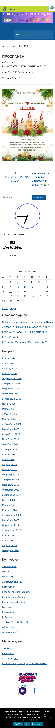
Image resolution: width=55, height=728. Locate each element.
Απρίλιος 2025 (9, 414)
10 (18, 286)
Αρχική (5, 46)
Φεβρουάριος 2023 (11, 515)
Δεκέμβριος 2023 (11, 479)
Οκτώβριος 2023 (10, 489)
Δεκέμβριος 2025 (11, 383)
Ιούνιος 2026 (8, 358)
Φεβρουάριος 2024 (11, 474)
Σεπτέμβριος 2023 (11, 494)
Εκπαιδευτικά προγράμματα (16, 591)
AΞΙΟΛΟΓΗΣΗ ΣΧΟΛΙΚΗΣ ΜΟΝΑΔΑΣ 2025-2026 (26, 327)
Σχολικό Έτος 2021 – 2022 (16, 622)
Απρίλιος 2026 (9, 368)
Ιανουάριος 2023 (10, 520)
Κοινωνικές (8, 607)
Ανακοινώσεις (9, 566)
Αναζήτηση (49, 34)
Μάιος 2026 (8, 363)
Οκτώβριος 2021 (10, 550)
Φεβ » (13, 308)
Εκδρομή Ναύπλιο (11, 337)
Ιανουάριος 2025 (10, 429)
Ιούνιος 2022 (8, 535)
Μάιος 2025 (8, 409)
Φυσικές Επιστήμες (12, 632)
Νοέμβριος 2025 (10, 388)
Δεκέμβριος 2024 (11, 434)
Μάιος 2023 (8, 505)
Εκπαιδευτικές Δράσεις (14, 597)
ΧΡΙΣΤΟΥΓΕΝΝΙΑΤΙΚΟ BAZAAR (16, 177)
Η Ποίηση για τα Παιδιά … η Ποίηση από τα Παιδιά (27, 322)
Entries (8, 653)
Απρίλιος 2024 (9, 464)
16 (10, 291)
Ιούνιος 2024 (8, 454)
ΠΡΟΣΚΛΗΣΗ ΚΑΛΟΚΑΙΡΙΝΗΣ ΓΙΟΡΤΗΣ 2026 (24, 332)
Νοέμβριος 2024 (10, 439)
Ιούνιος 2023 (8, 500)
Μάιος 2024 (8, 459)
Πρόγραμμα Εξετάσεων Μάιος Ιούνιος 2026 (24, 342)
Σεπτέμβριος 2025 (11, 398)
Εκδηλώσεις (8, 586)
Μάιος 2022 (8, 540)
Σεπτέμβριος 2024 (11, 449)
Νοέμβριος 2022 (10, 525)
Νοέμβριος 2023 (10, 484)
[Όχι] (51, 718)
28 (47, 296)
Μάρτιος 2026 (9, 373)
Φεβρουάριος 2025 (11, 424)
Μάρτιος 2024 (9, 469)
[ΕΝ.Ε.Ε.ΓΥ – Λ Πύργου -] (27, 16)
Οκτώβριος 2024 (10, 444)
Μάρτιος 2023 (9, 510)
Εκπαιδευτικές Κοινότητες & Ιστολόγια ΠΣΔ (24, 663)
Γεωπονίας (7, 576)
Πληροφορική (9, 612)
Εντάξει (18, 724)
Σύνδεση (14, 9)
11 (25, 286)
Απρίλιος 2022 (9, 545)
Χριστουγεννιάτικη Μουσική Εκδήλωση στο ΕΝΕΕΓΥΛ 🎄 (40, 179)
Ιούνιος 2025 (8, 403)
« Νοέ (5, 308)
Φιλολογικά (8, 627)
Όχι (26, 724)
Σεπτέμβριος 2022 (11, 530)
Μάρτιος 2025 (9, 419)
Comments (10, 658)
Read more (37, 724)
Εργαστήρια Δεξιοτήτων (14, 602)
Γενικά (13, 46)
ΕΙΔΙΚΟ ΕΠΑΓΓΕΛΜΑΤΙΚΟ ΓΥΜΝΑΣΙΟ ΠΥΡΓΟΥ (25, 66)
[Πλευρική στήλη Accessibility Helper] (52, 7)
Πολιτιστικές (8, 617)
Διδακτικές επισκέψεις (13, 581)
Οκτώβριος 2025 (10, 393)
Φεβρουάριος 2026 (11, 378)
